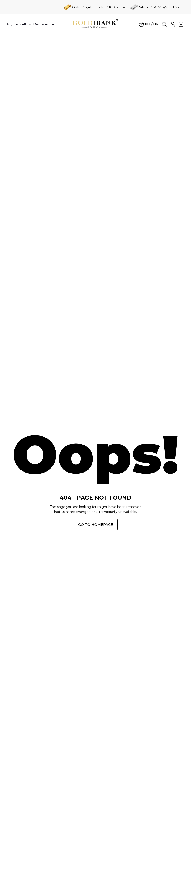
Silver (143, 7)
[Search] (164, 24)
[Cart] (181, 24)
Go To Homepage (95, 524)
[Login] (172, 24)
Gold (76, 7)
